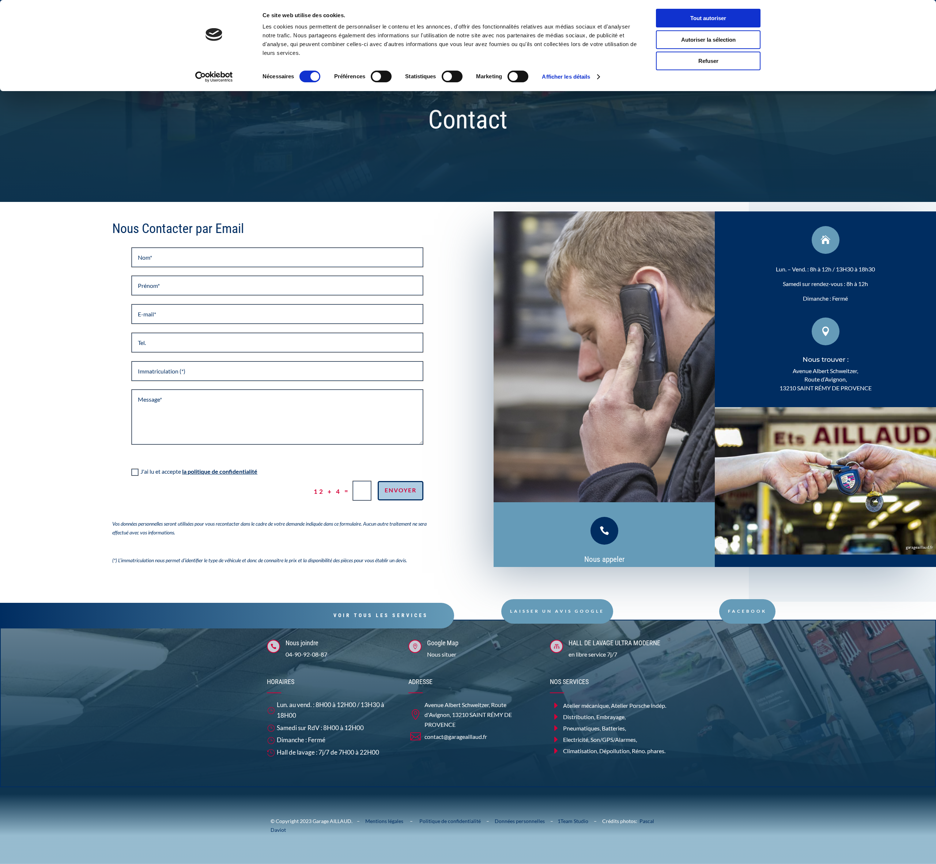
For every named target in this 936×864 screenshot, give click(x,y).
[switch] (381, 76)
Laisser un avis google (557, 611)
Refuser (708, 61)
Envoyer (400, 490)
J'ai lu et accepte (198, 471)
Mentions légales (387, 821)
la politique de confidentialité (219, 471)
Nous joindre (302, 643)
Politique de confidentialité (450, 821)
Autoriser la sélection (708, 40)
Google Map (442, 643)
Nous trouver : (826, 360)
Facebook (747, 611)
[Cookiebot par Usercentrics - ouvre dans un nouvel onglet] (214, 76)
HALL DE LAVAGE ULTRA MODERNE (614, 643)
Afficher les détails (566, 77)
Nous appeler (604, 559)
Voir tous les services (380, 615)
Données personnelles (521, 821)
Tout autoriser (708, 18)
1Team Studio (573, 821)
